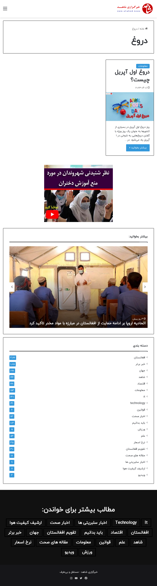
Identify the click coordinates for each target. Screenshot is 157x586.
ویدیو (141, 475)
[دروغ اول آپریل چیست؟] (130, 106)
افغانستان (139, 358)
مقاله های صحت (135, 455)
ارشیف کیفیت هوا (134, 469)
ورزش (141, 429)
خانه (142, 29)
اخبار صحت (138, 416)
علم (143, 436)
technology (137, 403)
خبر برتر (140, 364)
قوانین (141, 410)
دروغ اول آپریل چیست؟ (132, 76)
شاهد (142, 377)
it (144, 397)
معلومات (143, 66)
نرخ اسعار (139, 442)
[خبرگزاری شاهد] (134, 9)
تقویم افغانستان (135, 449)
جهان (142, 371)
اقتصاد (141, 384)
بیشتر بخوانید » (138, 148)
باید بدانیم (138, 423)
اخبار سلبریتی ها (135, 462)
